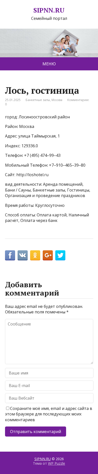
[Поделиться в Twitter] (60, 255)
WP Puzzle (56, 463)
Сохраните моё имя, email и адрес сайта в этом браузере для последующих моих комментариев (48, 414)
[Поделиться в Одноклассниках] (35, 255)
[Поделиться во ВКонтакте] (23, 255)
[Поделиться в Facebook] (10, 255)
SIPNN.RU (49, 10)
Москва (57, 100)
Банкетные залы (38, 100)
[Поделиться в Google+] (48, 255)
